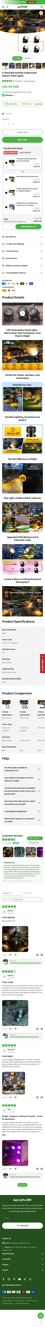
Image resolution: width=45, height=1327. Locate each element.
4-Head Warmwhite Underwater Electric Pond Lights (7, 714)
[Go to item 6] (38, 66)
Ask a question (34, 842)
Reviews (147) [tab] (7, 893)
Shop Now (30, 2)
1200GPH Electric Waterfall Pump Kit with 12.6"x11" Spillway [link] (27, 204)
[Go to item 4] (25, 66)
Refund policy (7, 1301)
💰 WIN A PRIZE (42, 665)
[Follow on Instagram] (8, 1279)
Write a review (34, 838)
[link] (12, 163)
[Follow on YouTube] (19, 1279)
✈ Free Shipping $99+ (17, 2)
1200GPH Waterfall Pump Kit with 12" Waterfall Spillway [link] (27, 190)
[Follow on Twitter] (30, 1279)
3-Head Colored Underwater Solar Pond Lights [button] (24, 1037)
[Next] (42, 2)
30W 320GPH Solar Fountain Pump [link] (27, 177)
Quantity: (5, 119)
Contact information (22, 1303)
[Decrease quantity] (4, 124)
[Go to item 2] (12, 66)
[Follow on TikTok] (24, 1279)
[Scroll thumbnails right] (40, 852)
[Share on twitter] (41, 955)
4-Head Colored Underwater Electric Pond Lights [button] (25, 1177)
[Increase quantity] (12, 124)
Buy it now (22, 139)
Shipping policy (7, 1303)
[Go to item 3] (18, 66)
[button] (7, 81)
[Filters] (9, 900)
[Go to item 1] (5, 66)
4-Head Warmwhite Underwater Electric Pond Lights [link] (26, 160)
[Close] (42, 656)
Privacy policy (18, 1301)
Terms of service (31, 1301)
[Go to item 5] (32, 66)
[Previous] (2, 2)
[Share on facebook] (37, 955)
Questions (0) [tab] (27, 893)
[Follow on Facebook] (3, 1279)
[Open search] (4, 900)
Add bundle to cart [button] (28, 226)
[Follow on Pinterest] (14, 1279)
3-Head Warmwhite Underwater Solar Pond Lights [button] (25, 963)
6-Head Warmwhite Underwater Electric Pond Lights (25, 714)
